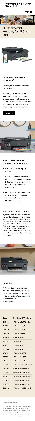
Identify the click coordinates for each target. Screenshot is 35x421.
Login (27, 12)
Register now (8, 113)
